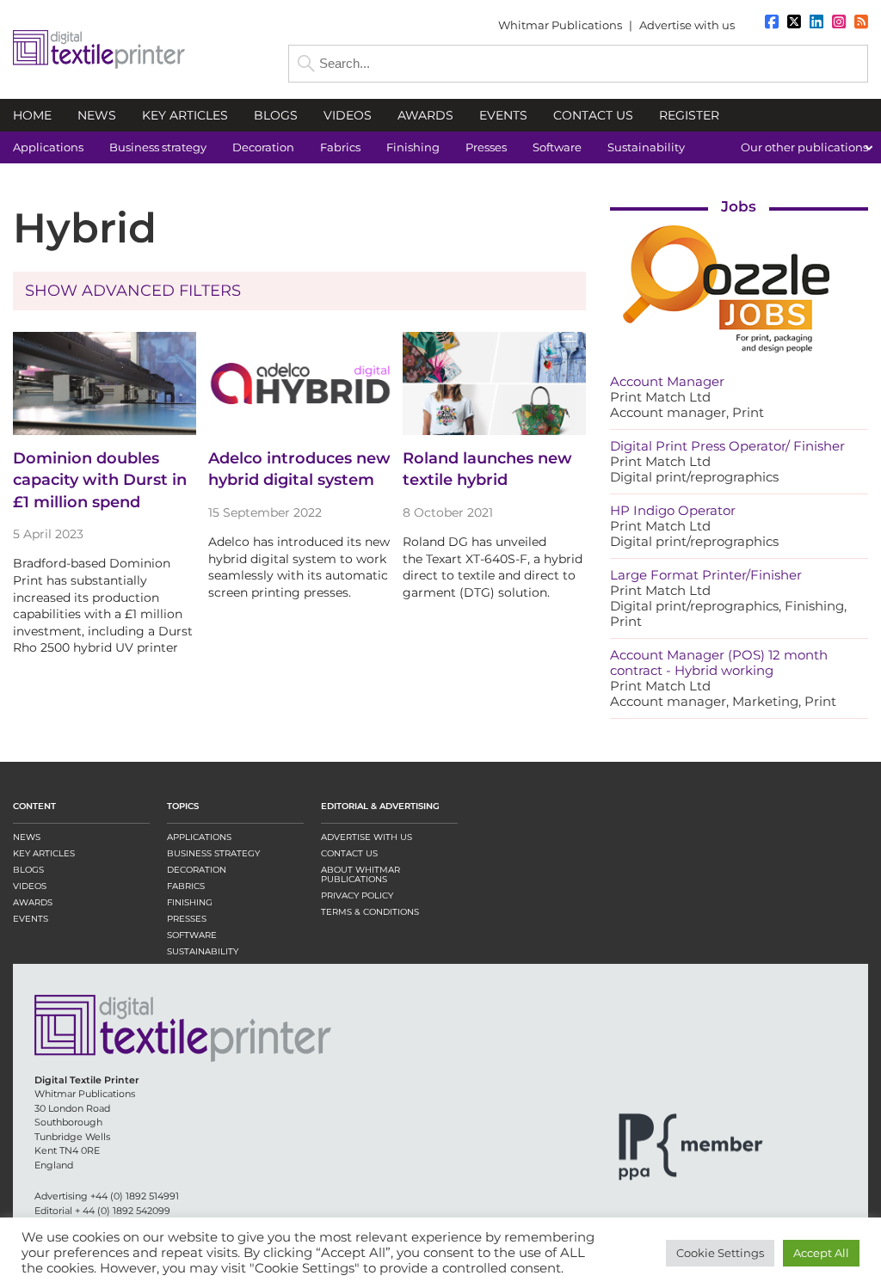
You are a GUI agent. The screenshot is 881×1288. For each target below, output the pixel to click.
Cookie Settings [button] (720, 1253)
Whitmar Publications (560, 25)
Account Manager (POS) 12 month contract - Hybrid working (719, 662)
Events (30, 918)
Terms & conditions (370, 911)
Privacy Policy (357, 895)
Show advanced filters (133, 290)
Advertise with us (687, 25)
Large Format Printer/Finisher (706, 575)
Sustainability (202, 951)
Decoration (196, 869)
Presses (186, 918)
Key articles (44, 853)
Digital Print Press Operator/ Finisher (727, 446)
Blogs (28, 869)
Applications (199, 837)
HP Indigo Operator (673, 510)
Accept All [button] (821, 1253)
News (26, 837)
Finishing (190, 902)
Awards (32, 902)
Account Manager (667, 381)
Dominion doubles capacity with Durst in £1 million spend (100, 480)
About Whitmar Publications (360, 874)
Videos (29, 886)
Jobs (738, 206)
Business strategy (213, 853)
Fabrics (186, 886)
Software (192, 935)
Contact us (349, 853)
